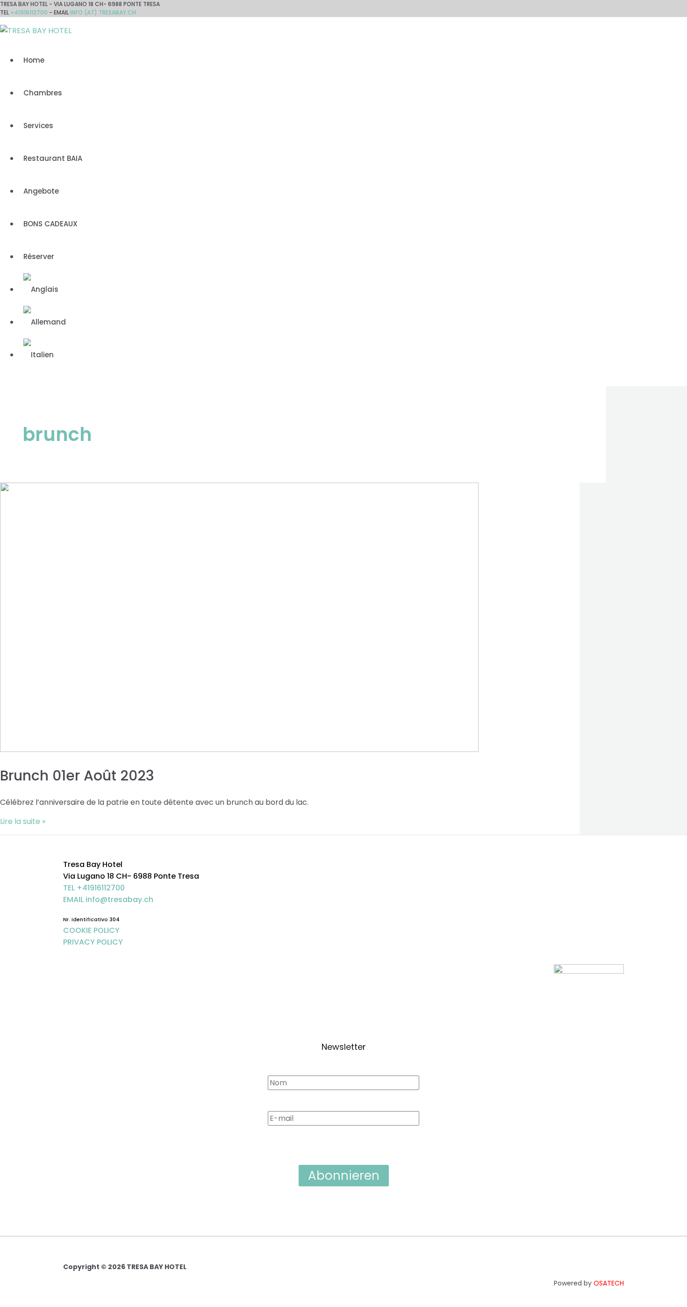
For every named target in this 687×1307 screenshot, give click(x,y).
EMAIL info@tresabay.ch (108, 899)
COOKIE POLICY (91, 930)
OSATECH (609, 1283)
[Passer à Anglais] (41, 289)
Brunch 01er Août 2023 (77, 775)
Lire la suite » (22, 821)
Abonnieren (343, 1175)
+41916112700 (29, 12)
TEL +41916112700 (94, 887)
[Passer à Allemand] (45, 322)
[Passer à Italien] (38, 354)
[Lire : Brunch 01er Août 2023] (239, 749)
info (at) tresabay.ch (103, 12)
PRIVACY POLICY (93, 942)
